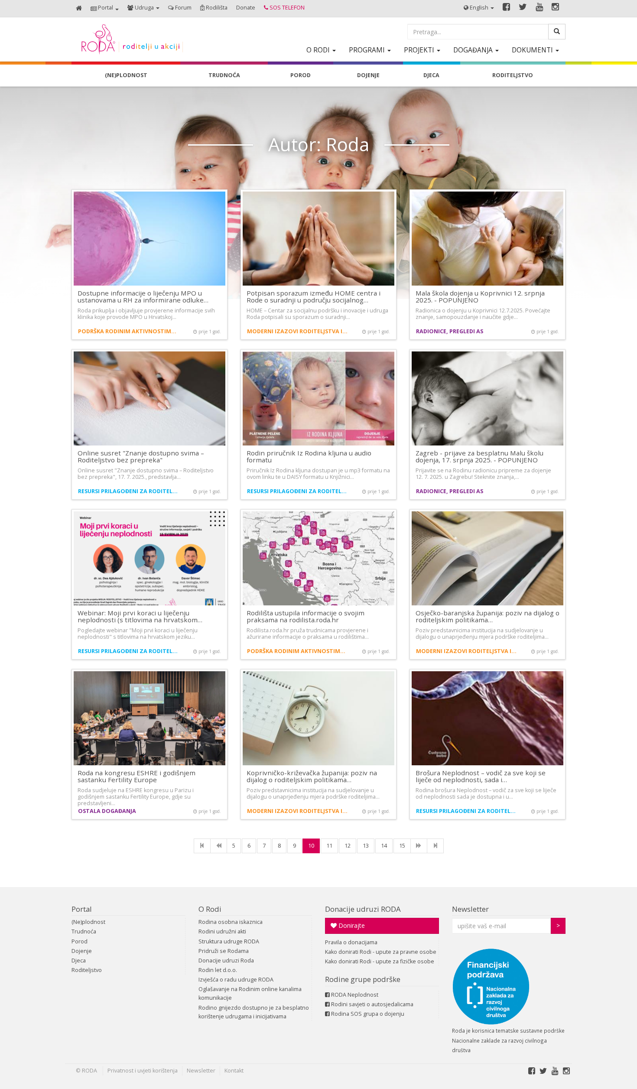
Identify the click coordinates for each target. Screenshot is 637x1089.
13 (366, 845)
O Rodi (209, 909)
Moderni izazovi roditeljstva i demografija (298, 331)
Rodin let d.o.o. (217, 970)
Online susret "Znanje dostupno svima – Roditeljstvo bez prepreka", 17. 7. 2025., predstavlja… (146, 474)
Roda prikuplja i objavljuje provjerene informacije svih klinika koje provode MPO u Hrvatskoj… (146, 314)
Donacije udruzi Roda (226, 960)
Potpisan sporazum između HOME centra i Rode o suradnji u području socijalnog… (313, 297)
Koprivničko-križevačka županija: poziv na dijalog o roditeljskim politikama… (312, 776)
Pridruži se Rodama (223, 951)
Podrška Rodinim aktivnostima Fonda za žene (129, 331)
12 (347, 845)
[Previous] (218, 846)
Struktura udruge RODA (228, 941)
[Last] (435, 846)
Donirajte (351, 925)
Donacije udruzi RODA (363, 909)
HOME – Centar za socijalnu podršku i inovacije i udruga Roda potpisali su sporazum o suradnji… (317, 314)
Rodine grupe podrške (362, 979)
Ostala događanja (107, 811)
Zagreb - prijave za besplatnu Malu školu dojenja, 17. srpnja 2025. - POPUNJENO (479, 457)
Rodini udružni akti (222, 931)
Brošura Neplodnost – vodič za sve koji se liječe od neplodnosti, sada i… (481, 776)
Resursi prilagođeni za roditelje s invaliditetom (129, 491)
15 (402, 845)
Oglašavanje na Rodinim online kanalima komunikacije (250, 993)
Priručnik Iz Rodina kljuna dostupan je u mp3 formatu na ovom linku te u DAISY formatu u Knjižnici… (318, 474)
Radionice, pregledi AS (449, 331)
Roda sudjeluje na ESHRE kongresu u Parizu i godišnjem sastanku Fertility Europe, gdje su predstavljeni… (136, 797)
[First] (202, 846)
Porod (80, 941)
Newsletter (470, 909)
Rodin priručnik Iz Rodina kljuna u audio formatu (309, 457)
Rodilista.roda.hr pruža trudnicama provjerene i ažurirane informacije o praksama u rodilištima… (308, 633)
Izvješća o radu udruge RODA (235, 979)
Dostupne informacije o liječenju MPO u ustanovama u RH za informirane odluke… (143, 297)
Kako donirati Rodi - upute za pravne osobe (380, 952)
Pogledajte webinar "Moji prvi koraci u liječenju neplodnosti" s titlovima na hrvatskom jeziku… (138, 633)
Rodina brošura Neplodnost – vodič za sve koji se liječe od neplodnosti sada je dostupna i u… (486, 793)
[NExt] (418, 846)
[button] (104, 8)
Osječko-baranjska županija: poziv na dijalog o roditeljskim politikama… (487, 616)
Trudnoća (84, 931)
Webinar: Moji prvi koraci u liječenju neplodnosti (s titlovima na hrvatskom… (140, 616)
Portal (82, 909)
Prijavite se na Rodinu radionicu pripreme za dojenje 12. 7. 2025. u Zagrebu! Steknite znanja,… (483, 474)
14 (384, 845)
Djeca (79, 960)
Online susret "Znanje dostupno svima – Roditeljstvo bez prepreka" (141, 457)
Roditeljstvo (87, 970)
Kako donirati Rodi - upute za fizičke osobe (379, 961)
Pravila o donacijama (351, 942)
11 (329, 845)
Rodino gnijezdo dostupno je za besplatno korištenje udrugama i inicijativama (253, 1012)
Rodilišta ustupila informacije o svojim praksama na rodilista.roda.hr (305, 616)
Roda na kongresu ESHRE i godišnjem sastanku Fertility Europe (136, 776)
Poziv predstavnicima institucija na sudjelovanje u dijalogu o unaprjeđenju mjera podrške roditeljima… (482, 633)
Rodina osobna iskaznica (230, 922)
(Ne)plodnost (88, 922)
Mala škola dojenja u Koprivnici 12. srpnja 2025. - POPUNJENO (480, 297)
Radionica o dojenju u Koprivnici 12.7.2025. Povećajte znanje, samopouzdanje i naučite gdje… (483, 314)
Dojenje (82, 951)
